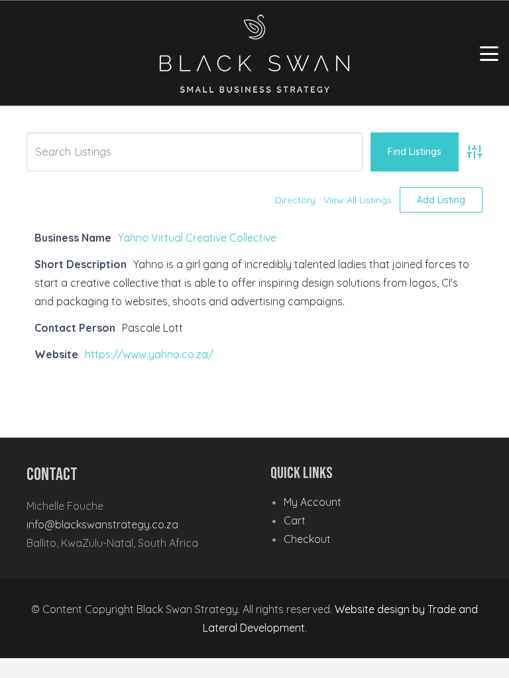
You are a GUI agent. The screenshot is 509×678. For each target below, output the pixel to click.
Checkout (307, 539)
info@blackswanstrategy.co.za (102, 524)
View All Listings (357, 200)
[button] (489, 53)
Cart (295, 520)
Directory (295, 200)
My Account (312, 501)
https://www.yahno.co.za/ (149, 354)
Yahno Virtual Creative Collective (197, 237)
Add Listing (441, 200)
